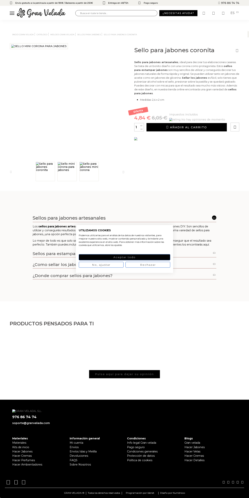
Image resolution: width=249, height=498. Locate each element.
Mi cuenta (76, 442)
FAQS (73, 460)
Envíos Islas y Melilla (83, 451)
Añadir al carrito (188, 127)
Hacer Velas (192, 451)
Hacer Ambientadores (27, 464)
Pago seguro (136, 447)
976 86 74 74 (229, 3)
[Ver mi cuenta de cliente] (214, 13)
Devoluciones (79, 456)
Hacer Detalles (194, 460)
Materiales (19, 442)
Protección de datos (141, 456)
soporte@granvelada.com (31, 423)
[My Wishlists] (204, 13)
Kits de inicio (20, 447)
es (233, 13)
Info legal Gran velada (141, 442)
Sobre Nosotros (80, 464)
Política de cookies (139, 460)
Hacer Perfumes (23, 460)
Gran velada (192, 442)
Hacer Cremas (22, 456)
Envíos (74, 447)
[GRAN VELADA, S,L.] (46, 13)
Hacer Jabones (22, 451)
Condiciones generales (142, 451)
